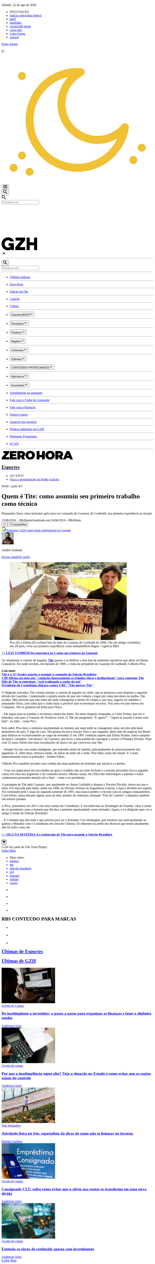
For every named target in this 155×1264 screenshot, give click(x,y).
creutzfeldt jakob (20, 26)
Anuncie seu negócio (23, 422)
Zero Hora (16, 284)
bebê (13, 19)
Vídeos (14, 306)
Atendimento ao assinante (26, 393)
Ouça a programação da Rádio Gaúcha (34, 479)
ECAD (14, 443)
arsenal (14, 37)
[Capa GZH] (77, 211)
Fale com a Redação (23, 407)
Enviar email (10, 557)
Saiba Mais (9, 850)
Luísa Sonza (17, 33)
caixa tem (16, 30)
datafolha (15, 22)
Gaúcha (15, 299)
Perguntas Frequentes (23, 436)
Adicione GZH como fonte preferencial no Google (38, 530)
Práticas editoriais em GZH (27, 429)
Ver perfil (24, 557)
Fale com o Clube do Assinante (29, 400)
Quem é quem (19, 414)
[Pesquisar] (5, 263)
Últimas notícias (20, 277)
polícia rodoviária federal (25, 15)
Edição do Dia (19, 291)
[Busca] (5, 192)
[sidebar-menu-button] (5, 187)
